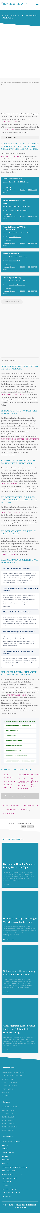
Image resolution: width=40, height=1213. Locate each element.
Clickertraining (9, 1082)
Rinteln (21, 778)
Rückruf (6, 1096)
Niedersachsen (8, 1171)
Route (22, 190)
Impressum (31, 1205)
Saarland (6, 1182)
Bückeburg (9, 781)
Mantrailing (7, 1089)
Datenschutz (20, 1207)
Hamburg (6, 1160)
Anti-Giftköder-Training (13, 1076)
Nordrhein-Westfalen (12, 1174)
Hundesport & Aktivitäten (16, 756)
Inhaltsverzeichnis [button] (10, 137)
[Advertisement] (20, 53)
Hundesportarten (9, 484)
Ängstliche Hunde (10, 1107)
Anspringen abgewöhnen (13, 1072)
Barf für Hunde (9, 1110)
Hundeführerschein (10, 512)
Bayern (5, 1145)
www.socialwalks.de (14, 261)
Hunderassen (8, 1123)
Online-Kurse (11, 736)
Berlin (5, 1149)
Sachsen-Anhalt (9, 1189)
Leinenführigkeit (10, 1086)
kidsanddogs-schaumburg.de (17, 285)
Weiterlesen (6, 885)
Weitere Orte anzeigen (12, 302)
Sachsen (5, 1185)
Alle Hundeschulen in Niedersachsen (20, 761)
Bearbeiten (32, 190)
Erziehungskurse (9, 122)
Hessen (5, 1163)
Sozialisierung (8, 554)
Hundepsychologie (13, 751)
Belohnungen (8, 1113)
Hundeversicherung (16, 695)
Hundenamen (8, 1120)
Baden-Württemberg (11, 1141)
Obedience (6, 1092)
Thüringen (6, 1196)
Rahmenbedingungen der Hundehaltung (20, 439)
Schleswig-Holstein (11, 1193)
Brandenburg (8, 1152)
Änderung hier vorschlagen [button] (16, 796)
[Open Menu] (37, 5)
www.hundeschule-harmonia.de (18, 210)
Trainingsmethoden (10, 156)
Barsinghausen (25, 782)
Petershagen (24, 775)
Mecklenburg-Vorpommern (14, 1167)
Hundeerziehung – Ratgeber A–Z (18, 726)
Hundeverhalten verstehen (14, 394)
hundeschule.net (17, 1205)
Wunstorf (35, 775)
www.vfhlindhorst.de (15, 237)
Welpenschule (7, 130)
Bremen (5, 1156)
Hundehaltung (9, 1117)
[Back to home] (14, 5)
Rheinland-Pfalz (9, 1178)
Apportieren (7, 1079)
